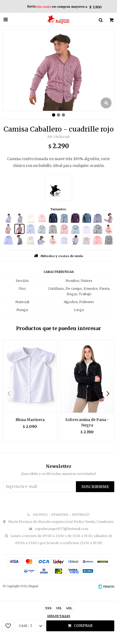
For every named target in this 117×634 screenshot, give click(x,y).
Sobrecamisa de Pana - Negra (87, 422)
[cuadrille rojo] (19, 229)
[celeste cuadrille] (8, 218)
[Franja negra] (53, 229)
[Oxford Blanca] (30, 218)
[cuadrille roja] (108, 218)
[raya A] (86, 240)
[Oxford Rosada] (97, 240)
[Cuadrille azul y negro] (19, 218)
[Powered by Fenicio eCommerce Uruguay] (106, 586)
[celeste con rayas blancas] (30, 240)
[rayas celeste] (30, 229)
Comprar (83, 625)
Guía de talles (58, 616)
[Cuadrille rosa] (64, 229)
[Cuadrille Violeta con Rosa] (75, 218)
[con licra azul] (97, 218)
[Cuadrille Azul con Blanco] (53, 218)
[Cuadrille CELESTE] (64, 218)
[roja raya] (108, 229)
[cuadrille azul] (19, 240)
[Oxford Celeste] (86, 229)
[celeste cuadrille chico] (42, 240)
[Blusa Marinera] (30, 376)
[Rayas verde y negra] (108, 240)
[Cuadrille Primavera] (97, 229)
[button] (108, 394)
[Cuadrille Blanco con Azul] (86, 218)
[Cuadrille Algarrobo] (42, 229)
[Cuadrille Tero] (75, 229)
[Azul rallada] (75, 240)
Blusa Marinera (30, 419)
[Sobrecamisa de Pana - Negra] (87, 376)
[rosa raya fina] (53, 240)
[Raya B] (64, 240)
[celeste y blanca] (8, 240)
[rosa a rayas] (42, 218)
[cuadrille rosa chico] (8, 229)
